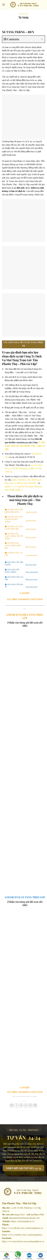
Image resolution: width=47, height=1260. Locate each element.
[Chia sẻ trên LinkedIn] (35, 1105)
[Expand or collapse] (41, 39)
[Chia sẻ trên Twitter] (21, 1105)
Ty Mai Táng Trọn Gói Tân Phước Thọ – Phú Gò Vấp (25, 445)
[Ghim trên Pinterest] (30, 1105)
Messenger (40, 1258)
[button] (3, 4)
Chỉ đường (6, 1258)
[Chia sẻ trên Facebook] (16, 1105)
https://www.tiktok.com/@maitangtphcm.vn (22, 1228)
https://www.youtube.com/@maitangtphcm (22, 1234)
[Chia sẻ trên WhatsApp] (12, 1105)
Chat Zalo (29, 1258)
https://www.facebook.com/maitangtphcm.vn (23, 1241)
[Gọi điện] (17, 1254)
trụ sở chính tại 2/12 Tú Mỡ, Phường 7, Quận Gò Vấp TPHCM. (23, 468)
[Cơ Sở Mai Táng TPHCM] (25, 4)
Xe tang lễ (23, 14)
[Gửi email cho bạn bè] (26, 1105)
